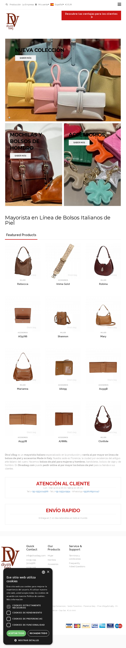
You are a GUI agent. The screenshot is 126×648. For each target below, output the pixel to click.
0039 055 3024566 (31, 561)
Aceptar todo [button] (16, 633)
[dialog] (27, 606)
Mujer (22, 280)
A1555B (103, 388)
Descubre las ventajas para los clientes (91, 14)
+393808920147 (91, 491)
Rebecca (22, 284)
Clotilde (103, 441)
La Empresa (28, 4)
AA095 (63, 388)
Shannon (63, 336)
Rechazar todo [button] (38, 633)
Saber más (25, 58)
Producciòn (15, 4)
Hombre (52, 560)
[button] (28, 640)
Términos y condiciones (75, 557)
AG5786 (22, 336)
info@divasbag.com (36, 555)
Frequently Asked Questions (77, 565)
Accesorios (63, 280)
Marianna (22, 388)
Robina (103, 284)
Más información (15, 599)
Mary (103, 336)
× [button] (48, 572)
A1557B (22, 441)
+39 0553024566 (40, 491)
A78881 (63, 441)
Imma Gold (63, 284)
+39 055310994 (62, 491)
